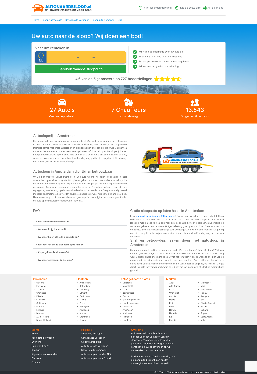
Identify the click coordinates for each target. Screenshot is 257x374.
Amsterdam (85, 282)
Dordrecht (127, 282)
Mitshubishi (206, 289)
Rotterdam (85, 286)
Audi (171, 282)
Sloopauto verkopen (103, 19)
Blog (120, 19)
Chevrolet (174, 292)
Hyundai (173, 313)
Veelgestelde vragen (42, 337)
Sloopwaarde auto (52, 19)
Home (36, 19)
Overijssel (41, 299)
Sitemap (35, 350)
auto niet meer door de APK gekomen (155, 216)
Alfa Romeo (174, 286)
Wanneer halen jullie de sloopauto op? (58, 237)
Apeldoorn (85, 310)
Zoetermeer (128, 292)
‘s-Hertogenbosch (131, 299)
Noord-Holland (43, 320)
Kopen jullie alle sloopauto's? (53, 252)
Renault (204, 292)
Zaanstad (127, 306)
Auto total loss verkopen (94, 346)
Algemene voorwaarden (44, 354)
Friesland (40, 296)
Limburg (40, 310)
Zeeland (40, 289)
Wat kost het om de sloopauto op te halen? (60, 244)
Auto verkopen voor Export (96, 358)
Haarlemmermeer (131, 303)
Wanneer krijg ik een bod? (52, 229)
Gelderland (41, 303)
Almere (83, 320)
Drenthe (40, 306)
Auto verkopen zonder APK (96, 354)
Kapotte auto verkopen (93, 350)
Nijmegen (84, 306)
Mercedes (205, 282)
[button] (80, 222)
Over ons (36, 341)
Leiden (126, 289)
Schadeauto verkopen (77, 19)
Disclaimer (36, 358)
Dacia (172, 299)
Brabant (40, 313)
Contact (35, 362)
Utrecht (40, 282)
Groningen (41, 292)
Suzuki (204, 306)
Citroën (172, 296)
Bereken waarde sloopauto (80, 69)
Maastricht (128, 286)
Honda (172, 310)
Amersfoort (128, 310)
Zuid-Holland (42, 316)
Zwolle (126, 296)
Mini (203, 286)
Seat (203, 299)
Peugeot (205, 296)
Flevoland (41, 286)
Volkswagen (207, 316)
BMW (171, 289)
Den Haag (84, 289)
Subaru (204, 310)
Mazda (172, 320)
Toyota (204, 313)
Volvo (203, 320)
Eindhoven (85, 296)
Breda (82, 303)
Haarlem (127, 320)
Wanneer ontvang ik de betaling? (55, 260)
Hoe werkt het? (40, 346)
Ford (171, 306)
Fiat (171, 303)
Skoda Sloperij (208, 303)
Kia (170, 316)
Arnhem (83, 313)
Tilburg (83, 299)
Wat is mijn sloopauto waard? (53, 221)
